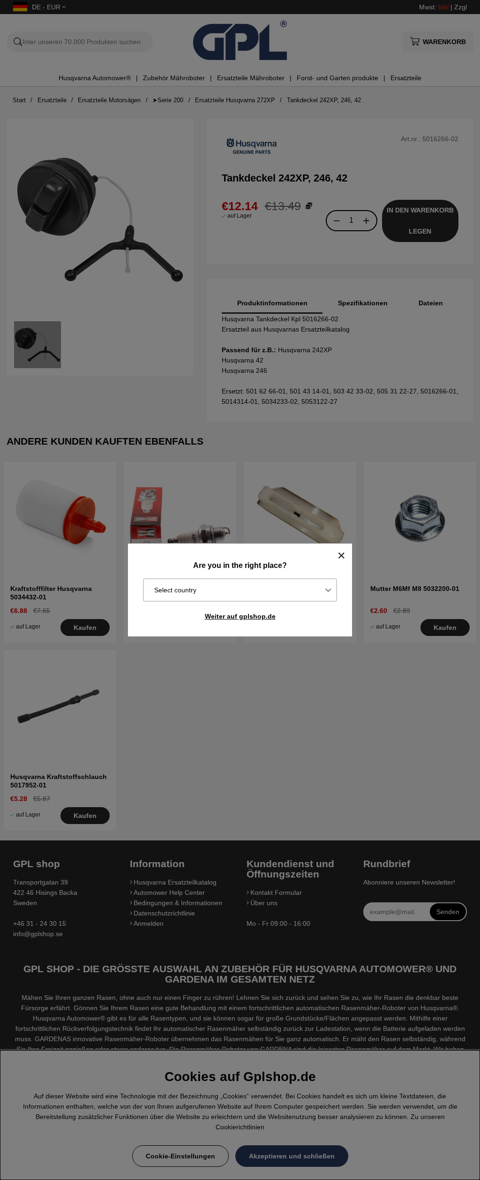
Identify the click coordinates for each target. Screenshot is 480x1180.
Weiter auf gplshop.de (240, 616)
